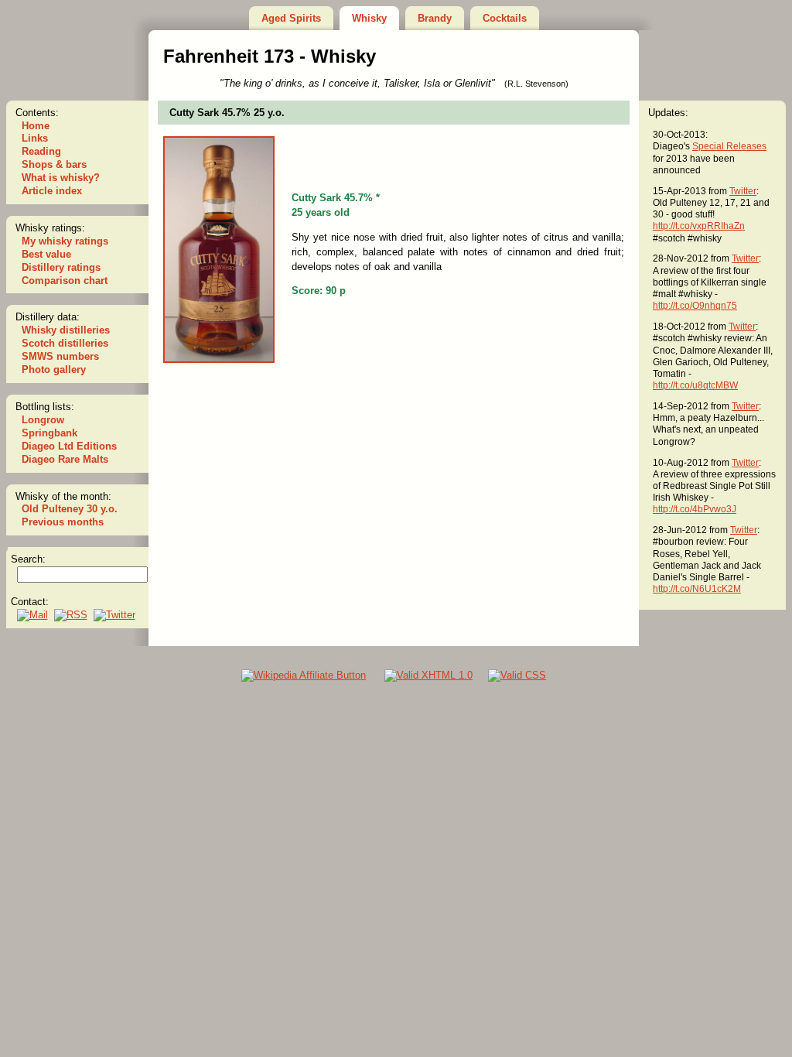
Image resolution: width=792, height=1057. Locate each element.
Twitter (742, 191)
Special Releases (729, 146)
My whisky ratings (65, 241)
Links (35, 138)
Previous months (63, 522)
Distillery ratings (61, 267)
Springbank (49, 433)
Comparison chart (65, 280)
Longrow (43, 420)
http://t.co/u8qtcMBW (695, 385)
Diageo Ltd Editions (69, 446)
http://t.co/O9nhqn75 (695, 305)
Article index (52, 191)
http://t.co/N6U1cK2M (697, 588)
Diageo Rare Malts (65, 459)
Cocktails (505, 18)
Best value (46, 254)
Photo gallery (54, 369)
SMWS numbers (60, 356)
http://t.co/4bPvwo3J (694, 509)
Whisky (369, 18)
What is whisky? (61, 177)
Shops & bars (54, 164)
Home (36, 126)
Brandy (435, 18)
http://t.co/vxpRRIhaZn (699, 226)
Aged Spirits (291, 18)
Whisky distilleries (66, 330)
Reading (41, 151)
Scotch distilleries (65, 343)
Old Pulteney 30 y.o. (70, 509)
